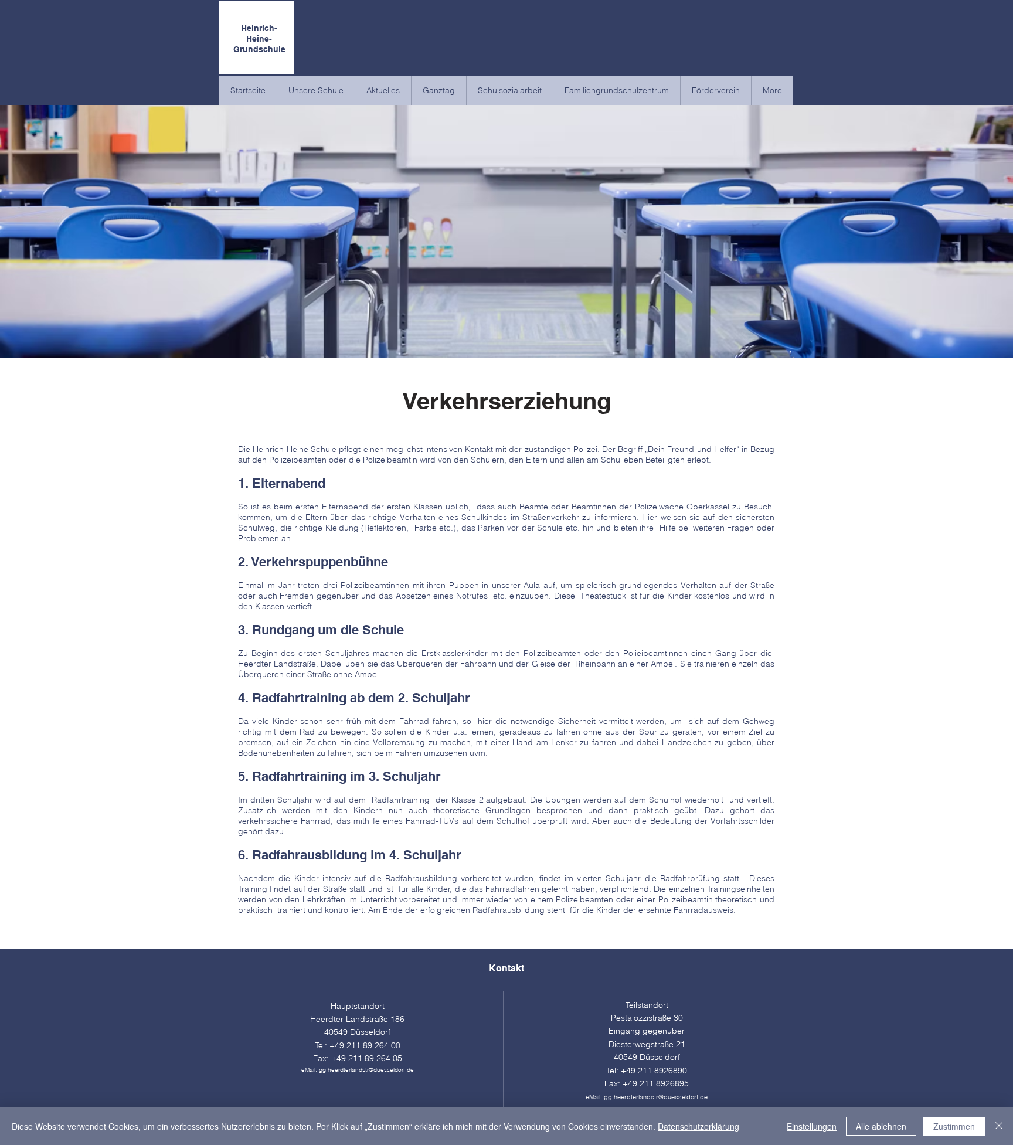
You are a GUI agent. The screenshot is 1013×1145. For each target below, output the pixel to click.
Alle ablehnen (881, 1126)
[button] (316, 90)
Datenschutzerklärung (698, 1126)
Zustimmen (954, 1126)
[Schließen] (999, 1126)
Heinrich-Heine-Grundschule (259, 38)
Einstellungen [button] (812, 1126)
